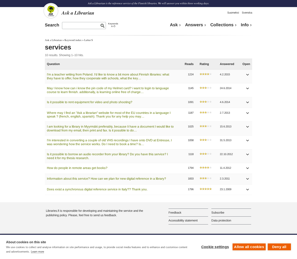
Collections (222, 24)
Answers (194, 24)
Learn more (37, 251)
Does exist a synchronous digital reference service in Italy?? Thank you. (97, 189)
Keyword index (73, 40)
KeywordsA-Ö (113, 24)
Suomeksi (233, 12)
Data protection (221, 220)
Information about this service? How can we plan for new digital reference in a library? (106, 178)
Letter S (88, 40)
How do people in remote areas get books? (77, 168)
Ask (174, 24)
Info (245, 24)
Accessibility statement (183, 220)
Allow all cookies (249, 247)
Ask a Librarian (53, 40)
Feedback (175, 212)
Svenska (247, 12)
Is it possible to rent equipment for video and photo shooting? (89, 102)
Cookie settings (215, 247)
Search (52, 25)
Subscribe (217, 212)
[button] (247, 76)
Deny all (279, 247)
